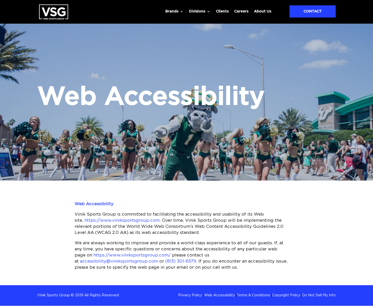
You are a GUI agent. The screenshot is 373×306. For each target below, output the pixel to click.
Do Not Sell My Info (319, 295)
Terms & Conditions (253, 295)
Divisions (197, 11)
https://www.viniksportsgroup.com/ (132, 255)
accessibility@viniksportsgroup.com (119, 261)
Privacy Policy (190, 295)
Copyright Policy (286, 295)
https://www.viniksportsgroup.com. (122, 220)
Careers (241, 11)
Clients (222, 11)
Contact (312, 11)
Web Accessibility (94, 204)
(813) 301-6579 (180, 261)
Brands (171, 11)
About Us (262, 11)
